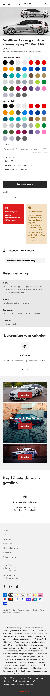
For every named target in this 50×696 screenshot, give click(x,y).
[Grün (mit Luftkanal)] (44, 82)
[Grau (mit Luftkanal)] (11, 82)
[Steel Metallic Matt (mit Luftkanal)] (24, 95)
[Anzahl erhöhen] (15, 197)
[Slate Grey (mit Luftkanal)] (24, 82)
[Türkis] (11, 75)
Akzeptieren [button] (25, 691)
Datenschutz (7, 543)
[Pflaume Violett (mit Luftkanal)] (24, 88)
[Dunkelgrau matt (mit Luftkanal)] (31, 82)
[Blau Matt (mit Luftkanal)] (44, 69)
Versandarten (7, 552)
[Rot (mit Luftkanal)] (31, 62)
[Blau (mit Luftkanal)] (31, 69)
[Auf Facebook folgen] (4, 586)
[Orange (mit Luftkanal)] (5, 69)
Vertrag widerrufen (10, 557)
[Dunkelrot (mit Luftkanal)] (37, 62)
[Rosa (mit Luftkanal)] (44, 88)
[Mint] (24, 75)
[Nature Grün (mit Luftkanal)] (37, 82)
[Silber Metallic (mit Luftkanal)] (5, 95)
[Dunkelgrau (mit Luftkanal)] (18, 82)
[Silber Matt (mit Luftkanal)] (11, 95)
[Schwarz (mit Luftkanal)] (5, 62)
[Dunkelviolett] (31, 88)
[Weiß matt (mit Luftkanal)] (24, 62)
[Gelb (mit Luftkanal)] (11, 69)
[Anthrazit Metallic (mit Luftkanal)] (18, 69)
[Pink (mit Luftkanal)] (18, 88)
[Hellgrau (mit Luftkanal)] (5, 82)
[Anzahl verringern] (6, 197)
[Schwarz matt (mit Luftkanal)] (11, 62)
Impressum (7, 539)
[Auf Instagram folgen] (11, 586)
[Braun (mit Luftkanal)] (31, 75)
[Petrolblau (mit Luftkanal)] (5, 75)
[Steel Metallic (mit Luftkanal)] (18, 95)
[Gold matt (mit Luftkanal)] (44, 75)
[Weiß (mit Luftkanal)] (18, 62)
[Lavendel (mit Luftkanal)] (37, 88)
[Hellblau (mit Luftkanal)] (24, 69)
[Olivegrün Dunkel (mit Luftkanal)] (11, 88)
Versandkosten (15, 51)
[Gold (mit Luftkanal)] (37, 75)
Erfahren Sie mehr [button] (24, 685)
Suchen (5, 530)
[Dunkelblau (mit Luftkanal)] (37, 69)
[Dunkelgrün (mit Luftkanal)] (5, 88)
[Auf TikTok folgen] (17, 586)
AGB (4, 534)
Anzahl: (5, 192)
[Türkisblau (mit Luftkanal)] (18, 75)
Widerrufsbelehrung (10, 548)
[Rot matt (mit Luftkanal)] (44, 62)
